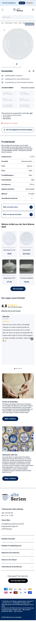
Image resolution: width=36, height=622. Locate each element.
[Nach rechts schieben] (22, 64)
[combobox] (18, 17)
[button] (2, 10)
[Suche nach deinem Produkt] (4, 17)
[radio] (9, 93)
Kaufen (22, 3)
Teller (30, 175)
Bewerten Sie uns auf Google (11, 311)
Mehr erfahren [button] (7, 118)
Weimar (16, 23)
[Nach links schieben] (13, 64)
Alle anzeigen (18, 289)
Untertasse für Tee (9, 250)
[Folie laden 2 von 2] (19, 64)
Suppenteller (27, 250)
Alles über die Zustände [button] (27, 87)
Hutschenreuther (9, 23)
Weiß (20, 23)
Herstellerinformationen (9, 198)
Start (2, 23)
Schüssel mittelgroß (26, 278)
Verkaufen (29, 3)
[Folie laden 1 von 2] (17, 64)
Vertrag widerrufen (18, 581)
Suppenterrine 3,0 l (9, 278)
